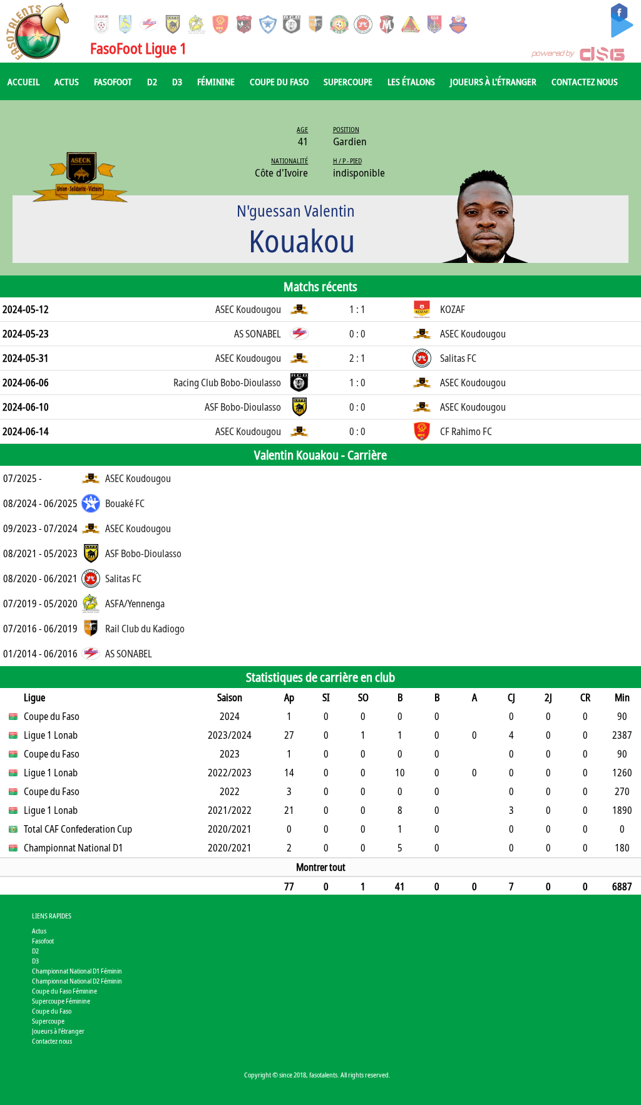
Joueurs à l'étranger (493, 81)
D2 (152, 81)
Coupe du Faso (279, 81)
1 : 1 (357, 309)
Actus (66, 81)
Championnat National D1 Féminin (77, 970)
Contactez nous (584, 81)
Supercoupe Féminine (61, 1000)
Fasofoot (113, 81)
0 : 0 (357, 334)
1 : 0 (357, 382)
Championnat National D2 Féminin (77, 980)
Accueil (23, 81)
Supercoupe (348, 81)
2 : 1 (357, 358)
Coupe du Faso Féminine (64, 990)
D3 (177, 81)
